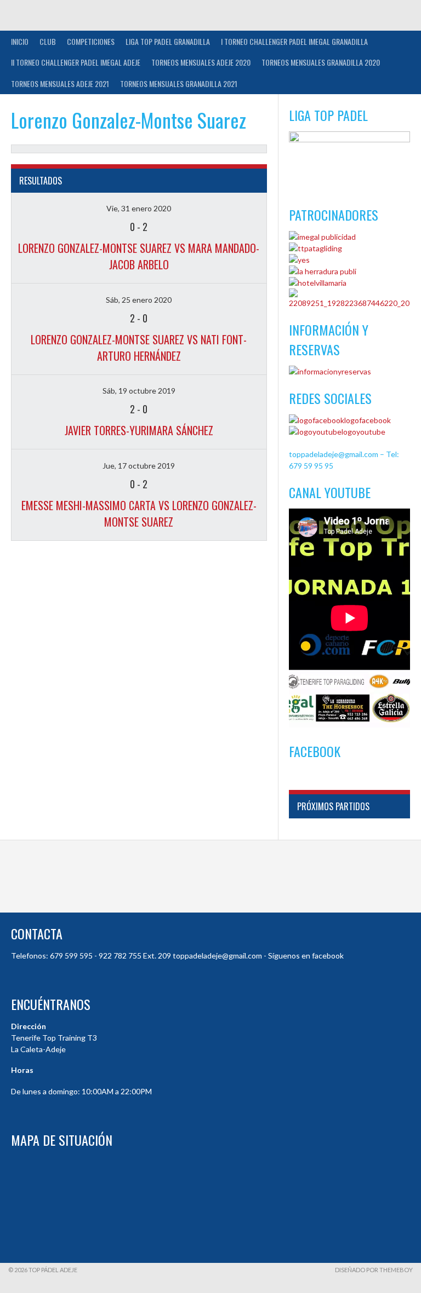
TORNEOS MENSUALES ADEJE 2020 (201, 62)
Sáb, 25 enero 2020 (139, 299)
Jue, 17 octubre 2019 (139, 465)
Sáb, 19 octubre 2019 (139, 390)
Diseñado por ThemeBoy (374, 1269)
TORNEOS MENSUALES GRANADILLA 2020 (320, 62)
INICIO (20, 41)
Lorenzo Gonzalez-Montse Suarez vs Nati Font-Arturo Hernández (139, 347)
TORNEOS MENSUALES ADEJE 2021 (60, 83)
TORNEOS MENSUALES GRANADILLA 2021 (178, 83)
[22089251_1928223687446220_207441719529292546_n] (349, 303)
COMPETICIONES (91, 41)
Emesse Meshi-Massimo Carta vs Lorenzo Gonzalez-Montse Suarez (139, 513)
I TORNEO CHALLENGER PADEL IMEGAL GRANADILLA (294, 41)
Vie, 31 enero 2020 (138, 208)
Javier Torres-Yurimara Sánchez (139, 430)
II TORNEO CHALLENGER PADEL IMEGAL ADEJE (75, 62)
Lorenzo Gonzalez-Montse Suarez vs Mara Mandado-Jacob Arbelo (138, 256)
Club (47, 41)
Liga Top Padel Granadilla (168, 41)
